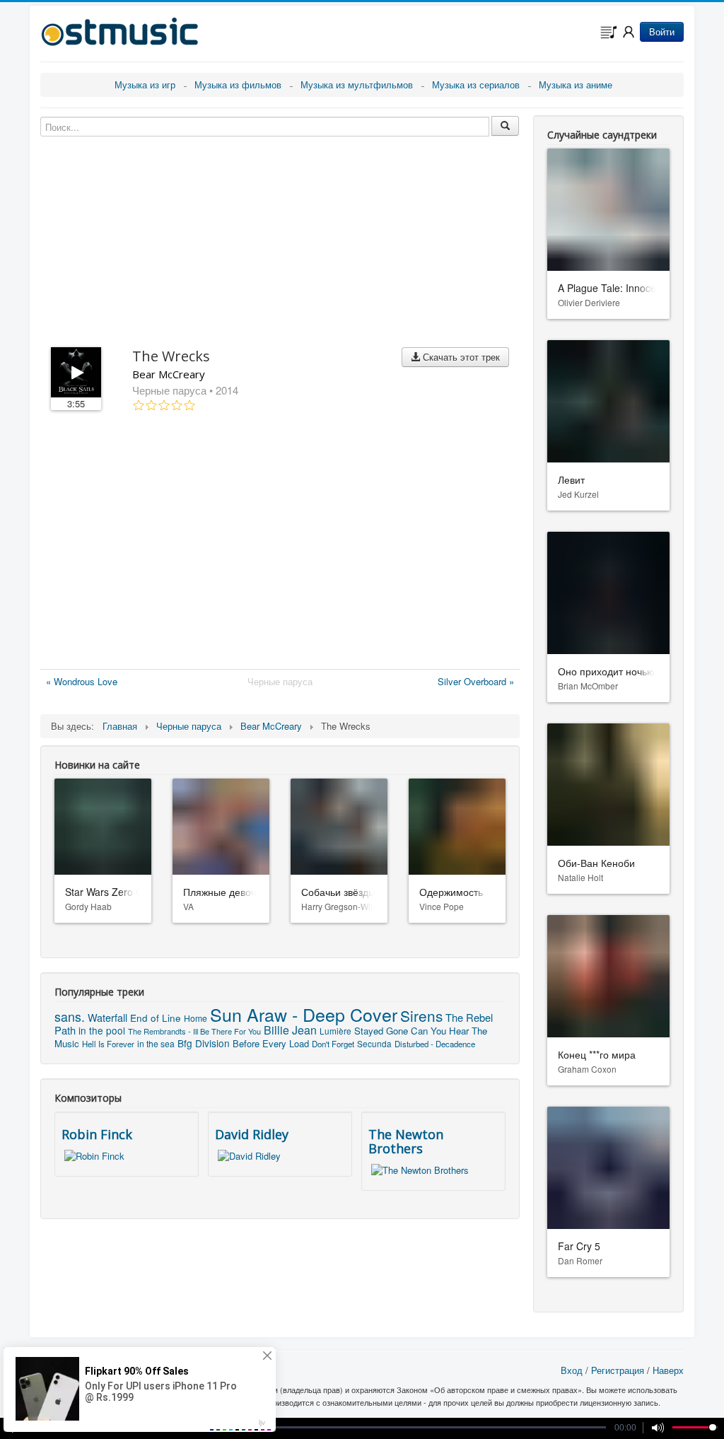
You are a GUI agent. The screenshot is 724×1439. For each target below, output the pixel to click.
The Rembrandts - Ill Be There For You (194, 1031)
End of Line (155, 1017)
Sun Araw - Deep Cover (303, 1014)
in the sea (156, 1043)
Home (195, 1018)
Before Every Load (271, 1043)
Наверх (668, 1370)
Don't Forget (333, 1043)
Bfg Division (203, 1043)
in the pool (101, 1030)
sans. (69, 1016)
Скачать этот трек (460, 356)
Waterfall (107, 1017)
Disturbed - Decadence (435, 1043)
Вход (572, 1370)
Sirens (421, 1015)
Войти (662, 31)
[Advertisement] (280, 543)
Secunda (374, 1043)
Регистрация (617, 1370)
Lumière (335, 1031)
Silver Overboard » (476, 681)
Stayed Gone (381, 1030)
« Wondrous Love (81, 681)
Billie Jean (290, 1030)
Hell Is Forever (108, 1043)
